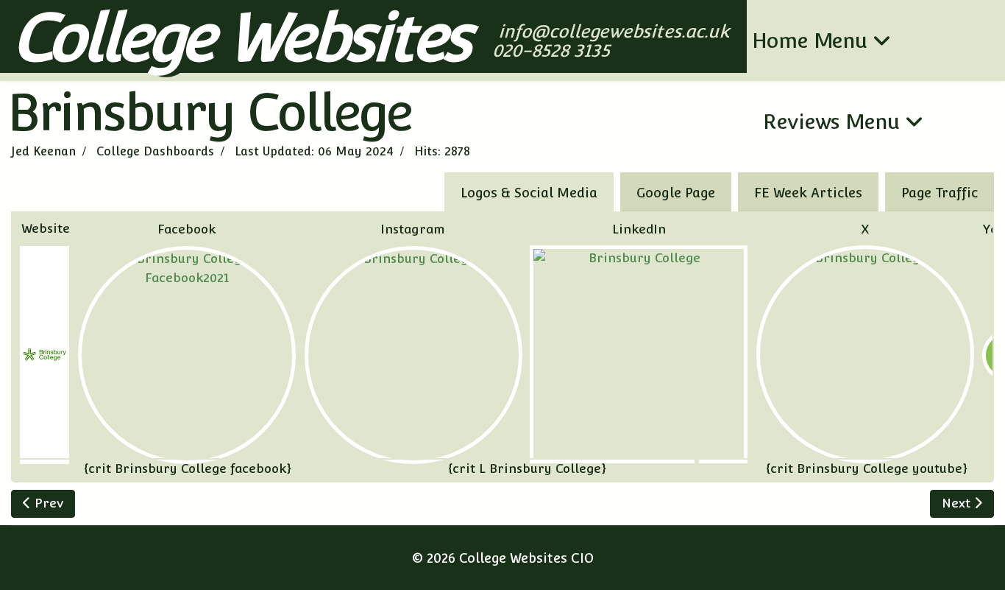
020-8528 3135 (553, 50)
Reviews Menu (831, 121)
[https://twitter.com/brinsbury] (865, 354)
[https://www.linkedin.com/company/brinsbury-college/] (638, 354)
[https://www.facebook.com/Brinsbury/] (187, 355)
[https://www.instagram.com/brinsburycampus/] (413, 355)
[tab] (939, 191)
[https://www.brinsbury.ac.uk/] (44, 355)
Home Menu (809, 40)
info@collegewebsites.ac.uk (615, 31)
